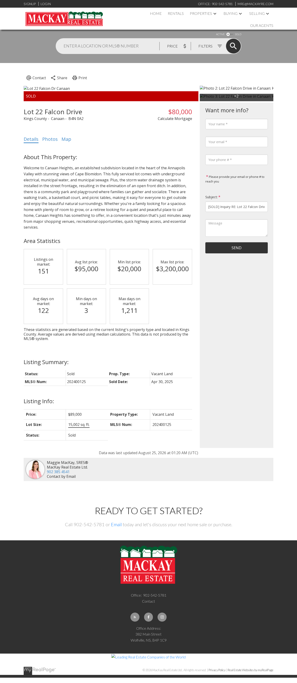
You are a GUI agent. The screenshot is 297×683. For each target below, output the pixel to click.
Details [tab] (31, 139)
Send (237, 247)
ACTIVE (220, 34)
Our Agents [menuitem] (261, 25)
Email (116, 524)
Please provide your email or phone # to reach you (235, 179)
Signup (30, 4)
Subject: (211, 197)
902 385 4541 (58, 471)
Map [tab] (66, 139)
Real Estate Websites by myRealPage (250, 670)
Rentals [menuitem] (176, 13)
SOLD (238, 34)
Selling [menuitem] (257, 13)
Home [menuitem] (156, 13)
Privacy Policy (217, 670)
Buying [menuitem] (230, 13)
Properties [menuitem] (201, 13)
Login (46, 4)
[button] (134, 617)
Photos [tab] (50, 139)
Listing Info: (39, 401)
